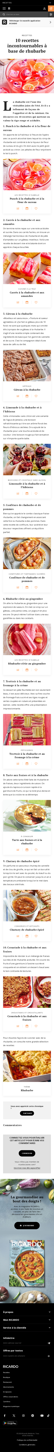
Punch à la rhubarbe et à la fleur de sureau (27, 200)
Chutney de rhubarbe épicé (27, 929)
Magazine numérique (11, 1406)
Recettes (27, 35)
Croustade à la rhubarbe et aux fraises (27, 1018)
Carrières (6, 1401)
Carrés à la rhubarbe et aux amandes (27, 294)
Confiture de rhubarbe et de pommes (27, 579)
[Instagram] (24, 1415)
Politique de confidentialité (27, 1440)
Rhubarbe (27, 1090)
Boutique (6, 1377)
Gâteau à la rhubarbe (27, 389)
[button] (51, 8)
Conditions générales (27, 1445)
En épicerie (7, 1392)
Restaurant (7, 1382)
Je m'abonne (28, 1226)
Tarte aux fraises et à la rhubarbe (27, 841)
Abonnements (8, 1387)
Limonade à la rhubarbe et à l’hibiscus (27, 485)
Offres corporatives (10, 1397)
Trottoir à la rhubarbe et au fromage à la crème (27, 755)
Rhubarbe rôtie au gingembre (27, 663)
